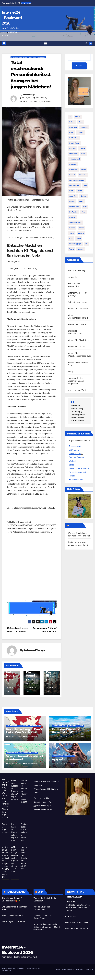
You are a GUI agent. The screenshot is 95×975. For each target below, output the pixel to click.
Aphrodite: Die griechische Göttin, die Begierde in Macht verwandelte (47, 927)
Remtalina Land (76, 479)
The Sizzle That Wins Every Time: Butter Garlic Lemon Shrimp (77, 907)
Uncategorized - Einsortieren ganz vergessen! (28, 57)
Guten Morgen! (74, 159)
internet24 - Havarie (76, 726)
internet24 (82, 175)
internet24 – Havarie (77, 324)
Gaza (83, 154)
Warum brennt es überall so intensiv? (24, 757)
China (71, 132)
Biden (81, 122)
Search (79, 66)
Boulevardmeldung (76, 271)
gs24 (41, 891)
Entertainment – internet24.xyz (75, 285)
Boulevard (73, 127)
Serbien (72, 228)
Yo (86, 244)
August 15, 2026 (15, 763)
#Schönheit (35, 102)
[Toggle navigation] (46, 43)
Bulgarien (84, 127)
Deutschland (73, 138)
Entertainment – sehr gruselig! (77, 294)
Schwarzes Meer (75, 222)
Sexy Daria (74, 450)
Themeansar (6, 971)
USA (71, 238)
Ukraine (81, 233)
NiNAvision (73, 212)
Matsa (36, 809)
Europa (82, 148)
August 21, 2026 (61, 736)
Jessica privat (75, 446)
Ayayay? (57, 759)
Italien (80, 191)
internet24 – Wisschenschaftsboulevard (80, 354)
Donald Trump (74, 143)
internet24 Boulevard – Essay (78, 363)
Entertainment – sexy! (77, 302)
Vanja (79, 238)
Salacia (37, 802)
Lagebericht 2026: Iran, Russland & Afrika (24, 855)
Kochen (83, 196)
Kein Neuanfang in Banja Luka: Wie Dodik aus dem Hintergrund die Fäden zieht (5, 795)
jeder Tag (72, 196)
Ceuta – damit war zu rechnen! (24, 829)
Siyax (71, 465)
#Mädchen (24, 102)
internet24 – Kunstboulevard (75, 332)
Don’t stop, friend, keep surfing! (75, 896)
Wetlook (72, 461)
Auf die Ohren (75, 454)
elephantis (72, 277)
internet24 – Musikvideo (78, 340)
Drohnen (72, 148)
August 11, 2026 (61, 763)
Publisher (79, 970)
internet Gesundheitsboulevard (78, 316)
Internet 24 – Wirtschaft (78, 309)
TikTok (81, 228)
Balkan (71, 122)
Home (58, 970)
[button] (86, 43)
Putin (83, 212)
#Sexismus (46, 102)
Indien (83, 169)
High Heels (73, 169)
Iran (85, 185)
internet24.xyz (29, 95)
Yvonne (80, 249)
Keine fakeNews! (68, 970)
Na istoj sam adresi (77, 472)
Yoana (71, 249)
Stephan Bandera (76, 457)
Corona (80, 132)
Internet (72, 175)
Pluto (36, 798)
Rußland (72, 217)
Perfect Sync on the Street (13, 922)
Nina (85, 207)
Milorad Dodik (74, 207)
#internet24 (41, 98)
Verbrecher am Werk (77, 390)
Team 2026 (89, 970)
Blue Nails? (70, 916)
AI (70, 117)
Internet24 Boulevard (76, 180)
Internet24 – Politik (76, 347)
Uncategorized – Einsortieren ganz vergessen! (76, 381)
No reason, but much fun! (76, 928)
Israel (71, 191)
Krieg (81, 201)
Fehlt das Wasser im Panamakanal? (66, 730)
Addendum (75, 525)
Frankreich (73, 154)
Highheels (72, 164)
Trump (71, 233)
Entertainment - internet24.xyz (64, 756)
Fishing (72, 476)
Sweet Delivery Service (12, 916)
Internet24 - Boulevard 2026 (12, 17)
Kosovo (72, 201)
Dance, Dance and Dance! (77, 922)
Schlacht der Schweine (79, 468)
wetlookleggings (75, 244)
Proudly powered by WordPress (13, 968)
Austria (77, 117)
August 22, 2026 (15, 736)
